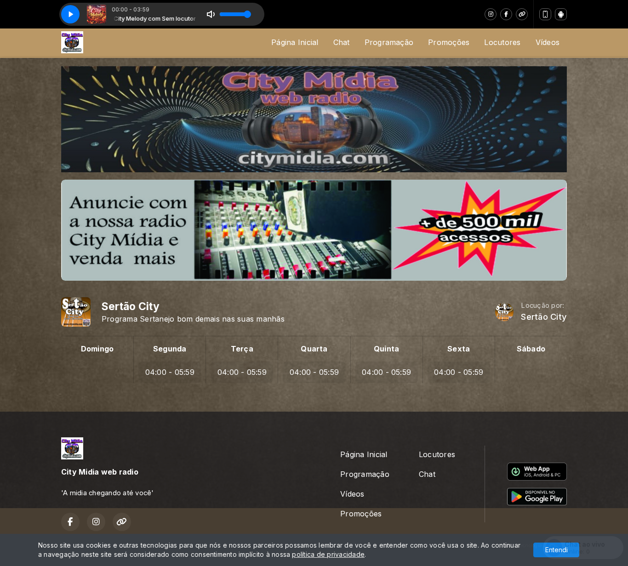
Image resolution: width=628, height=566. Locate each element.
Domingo (97, 348)
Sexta (458, 348)
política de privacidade (328, 554)
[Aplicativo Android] (561, 14)
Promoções (448, 42)
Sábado (531, 348)
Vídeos (547, 42)
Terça (242, 348)
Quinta (386, 348)
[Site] (522, 14)
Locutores (502, 42)
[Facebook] (506, 14)
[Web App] (545, 14)
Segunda (170, 348)
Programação (389, 42)
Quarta (314, 348)
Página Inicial (294, 42)
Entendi (556, 550)
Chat (341, 42)
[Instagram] (491, 14)
